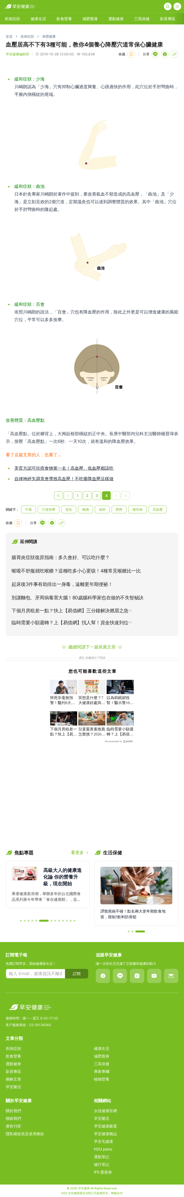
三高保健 (142, 18)
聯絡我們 (13, 1118)
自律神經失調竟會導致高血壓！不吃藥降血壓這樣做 (64, 478)
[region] (48, 888)
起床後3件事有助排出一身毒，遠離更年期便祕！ (62, 584)
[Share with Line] (155, 54)
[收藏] (131, 54)
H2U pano (103, 1149)
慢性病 (137, 509)
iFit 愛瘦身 (103, 1172)
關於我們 (13, 1110)
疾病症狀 (12, 18)
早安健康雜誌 (105, 1133)
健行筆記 (101, 1164)
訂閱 (76, 973)
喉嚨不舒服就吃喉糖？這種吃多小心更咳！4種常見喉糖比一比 (76, 571)
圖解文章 (13, 1079)
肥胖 (119, 509)
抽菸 (102, 509)
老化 (68, 509)
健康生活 (38, 18)
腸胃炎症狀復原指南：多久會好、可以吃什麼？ (61, 557)
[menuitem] (12, 18)
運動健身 (116, 18)
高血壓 (158, 509)
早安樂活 (13, 1086)
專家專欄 (101, 1071)
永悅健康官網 (105, 1110)
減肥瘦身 (90, 18)
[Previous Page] (68, 495)
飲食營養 (64, 18)
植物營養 (101, 1079)
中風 (28, 509)
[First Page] (58, 495)
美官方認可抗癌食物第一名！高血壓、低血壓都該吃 (64, 468)
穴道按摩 (48, 509)
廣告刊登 (13, 1126)
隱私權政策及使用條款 (25, 1133)
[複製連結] (174, 54)
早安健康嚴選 (105, 1126)
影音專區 (167, 18)
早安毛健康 (103, 1141)
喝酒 (85, 509)
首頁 (9, 36)
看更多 (77, 852)
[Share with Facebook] (165, 54)
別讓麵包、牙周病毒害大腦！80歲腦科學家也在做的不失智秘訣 (78, 598)
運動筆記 (101, 1156)
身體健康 (49, 36)
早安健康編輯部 (17, 54)
